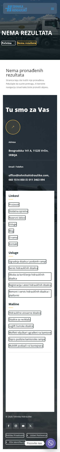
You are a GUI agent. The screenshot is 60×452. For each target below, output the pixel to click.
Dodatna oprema (18, 211)
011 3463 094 (37, 179)
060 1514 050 (17, 179)
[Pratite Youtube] (23, 426)
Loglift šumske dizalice (21, 326)
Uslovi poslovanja (38, 435)
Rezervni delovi (17, 217)
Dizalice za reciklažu (19, 319)
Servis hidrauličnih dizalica (23, 268)
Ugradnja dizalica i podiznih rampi (27, 261)
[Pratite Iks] (30, 426)
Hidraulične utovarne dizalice (25, 313)
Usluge (12, 224)
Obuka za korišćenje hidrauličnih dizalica (26, 276)
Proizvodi (14, 204)
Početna (7, 43)
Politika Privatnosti (15, 435)
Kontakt (13, 244)
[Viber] (51, 443)
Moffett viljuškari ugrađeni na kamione (30, 332)
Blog (11, 230)
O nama (13, 237)
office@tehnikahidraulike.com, (29, 175)
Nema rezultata (26, 43)
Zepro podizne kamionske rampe (27, 339)
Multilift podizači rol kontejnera (26, 345)
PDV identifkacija (17, 442)
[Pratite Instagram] (16, 426)
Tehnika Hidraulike (22, 416)
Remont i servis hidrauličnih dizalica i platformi (29, 293)
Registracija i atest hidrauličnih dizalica (30, 285)
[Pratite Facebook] (9, 426)
